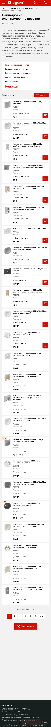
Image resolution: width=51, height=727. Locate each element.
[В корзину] (45, 115)
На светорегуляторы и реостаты (18, 73)
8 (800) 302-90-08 (22, 709)
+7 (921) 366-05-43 (31, 717)
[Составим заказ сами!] (45, 722)
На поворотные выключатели (17, 69)
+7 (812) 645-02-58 (21, 715)
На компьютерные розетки (16, 77)
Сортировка (7, 95)
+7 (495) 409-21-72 (17, 712)
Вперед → (39, 616)
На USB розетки (11, 81)
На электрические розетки (17, 65)
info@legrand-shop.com (18, 720)
